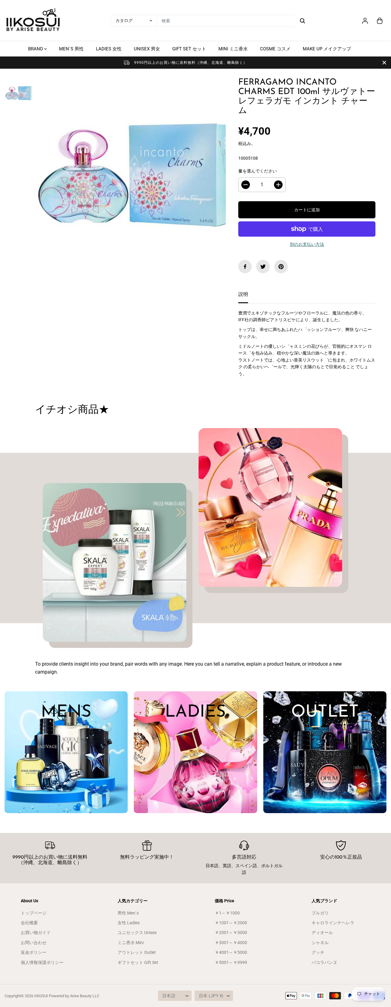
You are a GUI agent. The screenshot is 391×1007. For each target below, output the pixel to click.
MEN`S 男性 (71, 49)
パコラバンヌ (324, 962)
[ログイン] (365, 20)
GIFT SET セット (189, 49)
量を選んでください (257, 171)
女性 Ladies (129, 922)
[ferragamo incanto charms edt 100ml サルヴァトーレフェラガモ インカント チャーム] (130, 174)
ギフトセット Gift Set (138, 962)
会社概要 (29, 922)
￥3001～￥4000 (231, 942)
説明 (243, 294)
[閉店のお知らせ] (384, 62)
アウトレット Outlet (137, 952)
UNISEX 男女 (147, 49)
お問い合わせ (33, 942)
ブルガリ (320, 913)
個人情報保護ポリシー (42, 962)
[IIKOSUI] (34, 20)
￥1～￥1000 (227, 913)
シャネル (320, 942)
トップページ (33, 913)
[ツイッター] (263, 266)
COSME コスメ (275, 49)
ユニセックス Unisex (137, 932)
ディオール (322, 932)
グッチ (318, 952)
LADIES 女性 (109, 49)
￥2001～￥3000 (231, 932)
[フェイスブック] (245, 266)
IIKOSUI (41, 996)
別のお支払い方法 (307, 244)
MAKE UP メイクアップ (327, 49)
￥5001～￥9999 (231, 962)
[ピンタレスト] (281, 266)
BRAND (36, 49)
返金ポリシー (33, 952)
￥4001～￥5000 (231, 952)
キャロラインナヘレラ (333, 922)
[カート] (379, 20)
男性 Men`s (128, 913)
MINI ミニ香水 (233, 49)
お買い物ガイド (36, 932)
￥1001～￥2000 (231, 922)
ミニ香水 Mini (131, 942)
